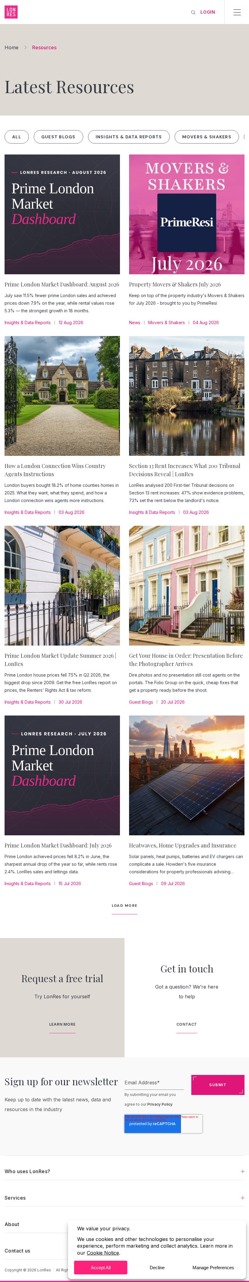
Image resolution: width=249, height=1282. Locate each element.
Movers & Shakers (206, 137)
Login (207, 12)
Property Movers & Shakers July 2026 (175, 284)
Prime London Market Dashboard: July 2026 (58, 845)
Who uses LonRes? (27, 1171)
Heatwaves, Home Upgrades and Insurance (183, 845)
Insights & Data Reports (129, 137)
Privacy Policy (159, 1104)
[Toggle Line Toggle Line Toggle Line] (237, 12)
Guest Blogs (58, 137)
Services (15, 1198)
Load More (125, 905)
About (12, 1224)
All (16, 137)
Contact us (17, 1251)
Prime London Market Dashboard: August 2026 (62, 284)
